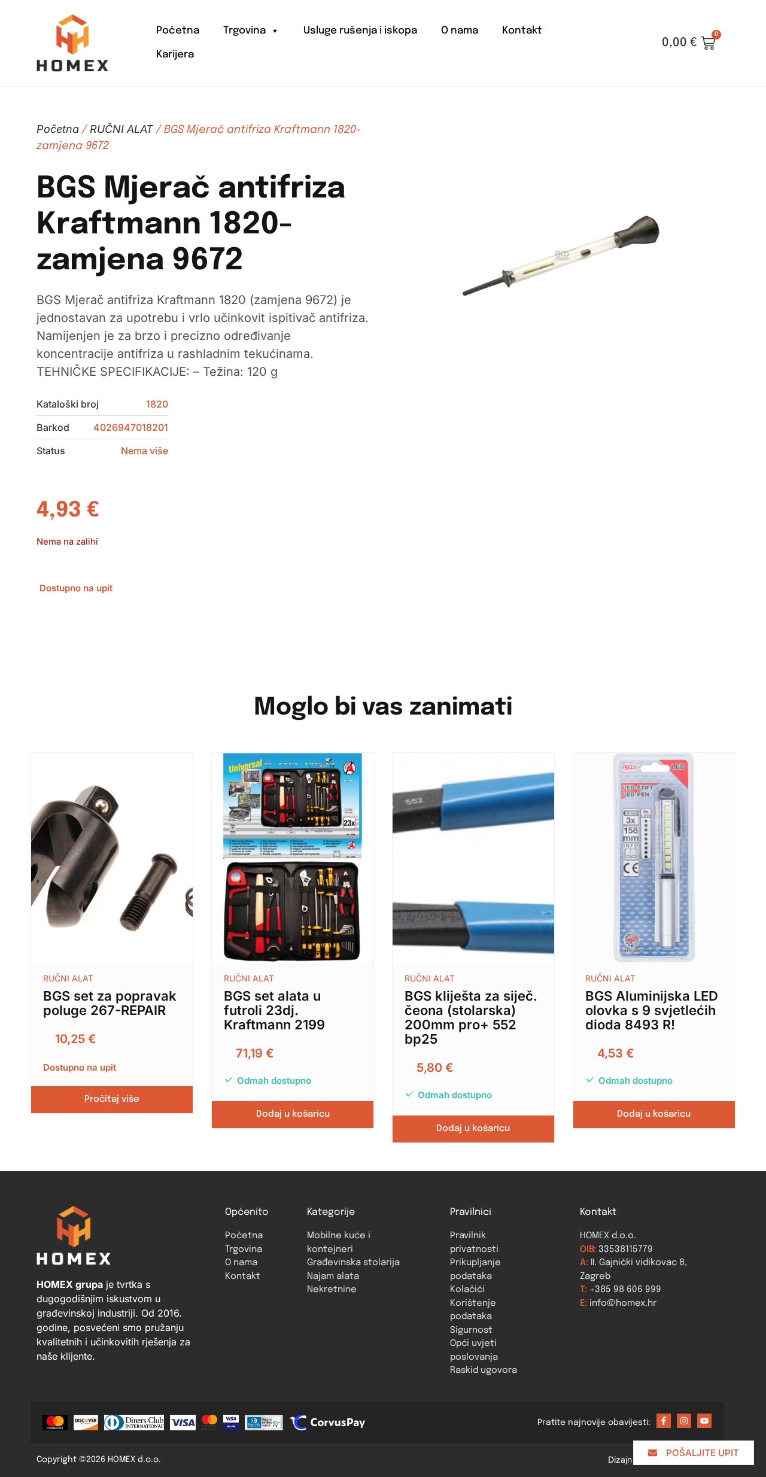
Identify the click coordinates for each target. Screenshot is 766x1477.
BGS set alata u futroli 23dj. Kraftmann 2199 (274, 1010)
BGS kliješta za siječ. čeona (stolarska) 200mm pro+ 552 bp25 (471, 1017)
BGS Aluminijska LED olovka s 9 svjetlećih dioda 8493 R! (651, 1010)
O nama (459, 31)
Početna (177, 31)
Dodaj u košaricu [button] (293, 1114)
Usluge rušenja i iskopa (360, 31)
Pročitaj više (111, 1099)
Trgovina (244, 31)
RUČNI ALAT (121, 129)
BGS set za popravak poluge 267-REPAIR (110, 1003)
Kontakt (522, 31)
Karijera (175, 55)
